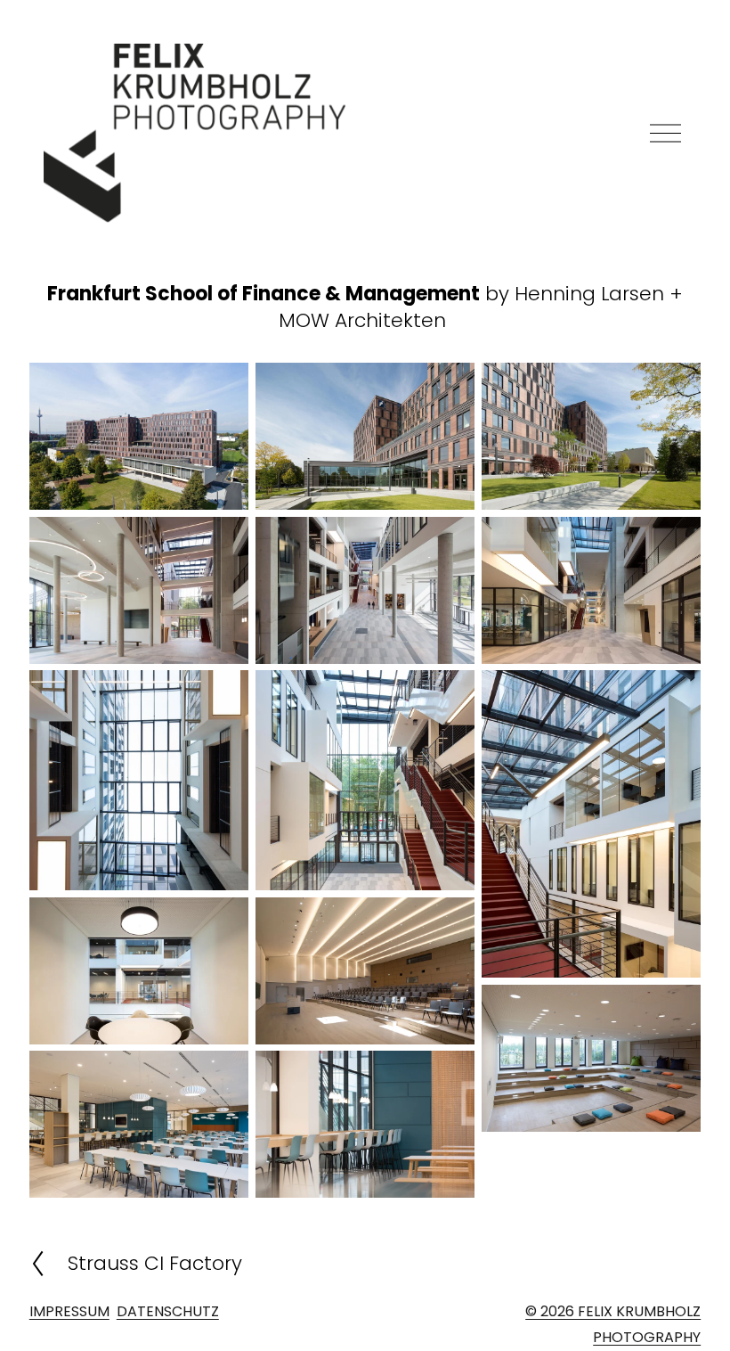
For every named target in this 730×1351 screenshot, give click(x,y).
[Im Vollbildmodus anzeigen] (138, 436)
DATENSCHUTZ (168, 1311)
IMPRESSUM (69, 1311)
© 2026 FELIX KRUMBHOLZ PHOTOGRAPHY (613, 1324)
